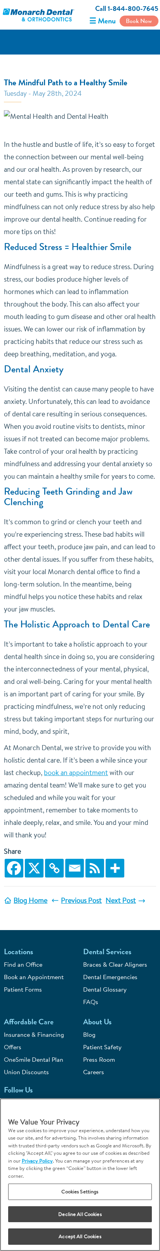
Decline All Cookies (79, 1214)
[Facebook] (14, 868)
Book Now (139, 20)
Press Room (99, 1059)
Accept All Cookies (80, 1236)
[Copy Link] (54, 868)
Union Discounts (26, 1072)
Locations (18, 951)
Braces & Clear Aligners (115, 964)
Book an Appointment (34, 977)
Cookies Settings (79, 1191)
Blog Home (30, 900)
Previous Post (81, 900)
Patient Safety (102, 1047)
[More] (115, 868)
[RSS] (94, 868)
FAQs (90, 1001)
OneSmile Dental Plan (33, 1059)
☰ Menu (102, 20)
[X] (34, 868)
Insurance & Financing (34, 1034)
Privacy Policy (37, 1160)
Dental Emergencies (110, 977)
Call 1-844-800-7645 (126, 9)
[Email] (74, 868)
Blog (89, 1034)
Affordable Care (29, 1021)
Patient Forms (23, 989)
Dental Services (107, 951)
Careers (93, 1072)
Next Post (121, 900)
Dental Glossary (105, 989)
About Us (97, 1021)
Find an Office (23, 964)
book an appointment (76, 772)
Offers (12, 1047)
